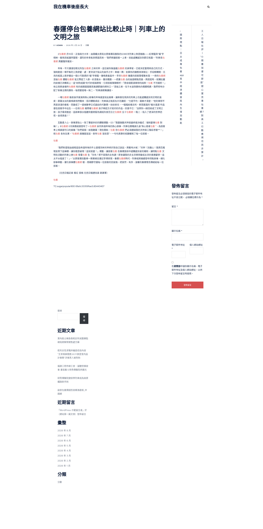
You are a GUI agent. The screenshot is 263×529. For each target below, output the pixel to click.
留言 (175, 206)
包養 (60, 79)
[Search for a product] (208, 7)
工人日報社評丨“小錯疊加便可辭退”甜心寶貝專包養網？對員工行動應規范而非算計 (202, 93)
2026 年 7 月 (64, 435)
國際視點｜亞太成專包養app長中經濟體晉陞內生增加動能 (182, 78)
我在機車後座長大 (70, 6)
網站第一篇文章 (67, 414)
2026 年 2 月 (64, 460)
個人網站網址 (196, 244)
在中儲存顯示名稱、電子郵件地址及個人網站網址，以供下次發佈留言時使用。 (187, 270)
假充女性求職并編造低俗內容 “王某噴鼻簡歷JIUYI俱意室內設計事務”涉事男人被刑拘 (73, 354)
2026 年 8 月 (64, 430)
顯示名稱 (177, 231)
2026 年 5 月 (64, 445)
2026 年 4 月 (64, 450)
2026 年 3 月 (64, 455)
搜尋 (60, 310)
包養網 (62, 54)
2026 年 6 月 (64, 440)
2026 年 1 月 (64, 465)
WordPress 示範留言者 (71, 410)
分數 (87, 45)
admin (59, 45)
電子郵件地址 (178, 246)
